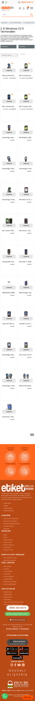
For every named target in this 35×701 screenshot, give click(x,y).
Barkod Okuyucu (9, 545)
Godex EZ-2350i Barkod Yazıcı (13, 605)
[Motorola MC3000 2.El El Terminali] (26, 377)
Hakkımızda (7, 503)
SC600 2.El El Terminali (26, 324)
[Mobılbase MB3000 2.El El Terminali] (9, 283)
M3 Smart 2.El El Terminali (26, 231)
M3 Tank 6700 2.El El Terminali (9, 231)
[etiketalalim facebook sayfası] (15, 666)
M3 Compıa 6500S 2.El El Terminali (26, 106)
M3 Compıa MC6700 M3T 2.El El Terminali (26, 75)
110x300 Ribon (8, 597)
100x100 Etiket (8, 594)
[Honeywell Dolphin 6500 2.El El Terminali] (9, 252)
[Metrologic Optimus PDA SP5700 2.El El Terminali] (26, 283)
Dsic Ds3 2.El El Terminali (26, 355)
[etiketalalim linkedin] (23, 666)
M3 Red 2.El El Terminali (26, 200)
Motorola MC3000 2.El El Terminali (26, 386)
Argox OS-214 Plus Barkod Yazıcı (14, 602)
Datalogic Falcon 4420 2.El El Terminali (26, 169)
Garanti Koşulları (9, 526)
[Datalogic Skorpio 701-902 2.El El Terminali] (9, 159)
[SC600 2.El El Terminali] (26, 314)
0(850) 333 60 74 (27, 2)
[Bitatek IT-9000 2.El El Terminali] (26, 252)
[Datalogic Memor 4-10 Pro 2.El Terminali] (9, 128)
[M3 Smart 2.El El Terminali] (26, 221)
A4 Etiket (6, 569)
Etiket (5, 535)
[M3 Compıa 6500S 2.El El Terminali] (26, 97)
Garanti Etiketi (8, 579)
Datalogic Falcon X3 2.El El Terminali (9, 200)
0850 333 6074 (17, 607)
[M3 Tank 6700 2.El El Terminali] (9, 221)
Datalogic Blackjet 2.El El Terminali (9, 355)
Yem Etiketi (7, 574)
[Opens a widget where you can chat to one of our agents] (27, 697)
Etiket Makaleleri (9, 511)
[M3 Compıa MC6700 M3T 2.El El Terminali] (26, 66)
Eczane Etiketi (8, 571)
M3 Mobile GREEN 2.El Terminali (26, 138)
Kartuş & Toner (8, 550)
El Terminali (7, 547)
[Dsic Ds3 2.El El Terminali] (26, 346)
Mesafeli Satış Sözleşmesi (12, 524)
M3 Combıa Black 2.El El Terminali (9, 106)
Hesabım (6, 529)
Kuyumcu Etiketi (8, 576)
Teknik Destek (8, 508)
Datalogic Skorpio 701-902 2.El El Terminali (9, 169)
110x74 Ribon (7, 600)
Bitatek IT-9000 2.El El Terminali (26, 262)
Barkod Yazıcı (8, 542)
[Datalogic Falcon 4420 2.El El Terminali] (26, 159)
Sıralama (22, 47)
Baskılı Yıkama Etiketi (10, 581)
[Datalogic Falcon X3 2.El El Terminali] (9, 190)
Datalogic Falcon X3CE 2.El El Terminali (9, 386)
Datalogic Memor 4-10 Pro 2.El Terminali (9, 138)
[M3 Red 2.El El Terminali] (26, 190)
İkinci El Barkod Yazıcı (10, 558)
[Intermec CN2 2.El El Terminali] (9, 408)
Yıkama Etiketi (8, 540)
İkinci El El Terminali (9, 560)
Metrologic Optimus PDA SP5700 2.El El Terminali (26, 293)
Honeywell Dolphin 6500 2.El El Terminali (9, 262)
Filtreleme (4, 47)
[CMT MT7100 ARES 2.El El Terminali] (9, 314)
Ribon (5, 537)
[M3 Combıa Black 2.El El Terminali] (9, 97)
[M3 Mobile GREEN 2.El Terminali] (26, 128)
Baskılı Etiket (7, 566)
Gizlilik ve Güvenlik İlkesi (11, 518)
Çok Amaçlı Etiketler (10, 584)
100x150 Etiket (8, 592)
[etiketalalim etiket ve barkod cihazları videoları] (19, 666)
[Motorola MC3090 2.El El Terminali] (9, 66)
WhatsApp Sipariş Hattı (18, 614)
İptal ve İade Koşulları (10, 521)
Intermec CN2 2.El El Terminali (9, 417)
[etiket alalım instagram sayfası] (11, 666)
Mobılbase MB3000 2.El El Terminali (9, 293)
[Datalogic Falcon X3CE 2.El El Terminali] (9, 377)
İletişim (6, 506)
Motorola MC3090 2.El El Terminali (9, 75)
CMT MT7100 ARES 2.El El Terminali (9, 324)
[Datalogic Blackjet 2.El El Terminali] (9, 346)
